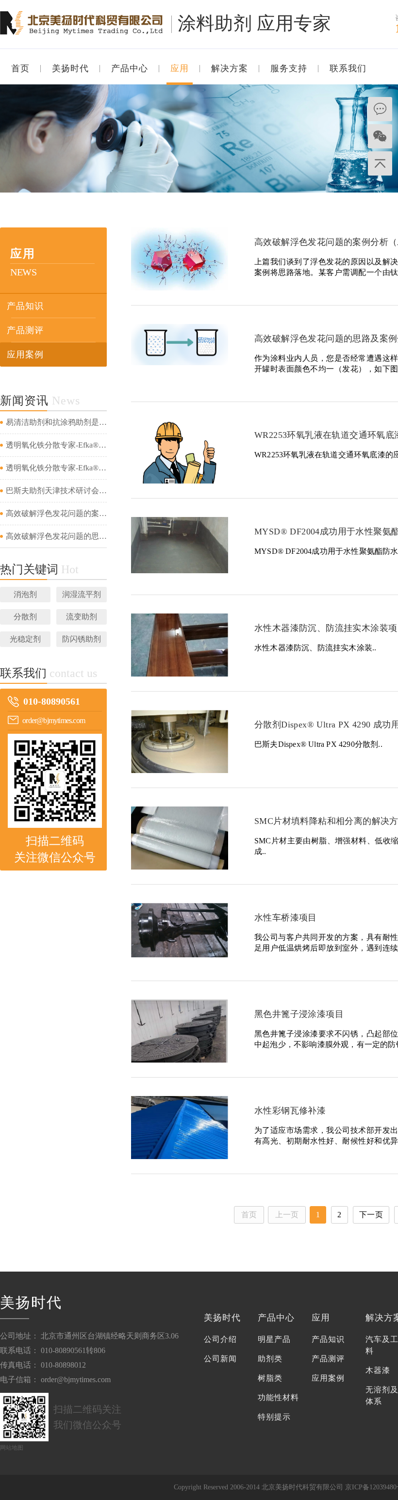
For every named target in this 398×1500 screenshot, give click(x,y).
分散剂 (25, 617)
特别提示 (274, 1417)
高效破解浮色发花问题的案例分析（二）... (56, 513)
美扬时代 (70, 68)
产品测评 (25, 330)
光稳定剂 (25, 639)
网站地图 (11, 1447)
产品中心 (129, 68)
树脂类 (270, 1378)
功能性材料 (278, 1397)
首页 (20, 68)
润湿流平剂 (81, 594)
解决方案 (229, 68)
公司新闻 (220, 1359)
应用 (179, 68)
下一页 (371, 1214)
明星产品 (274, 1339)
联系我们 (348, 68)
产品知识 (25, 306)
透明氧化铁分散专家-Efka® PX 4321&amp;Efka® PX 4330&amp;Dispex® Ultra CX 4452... (56, 445)
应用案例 (25, 354)
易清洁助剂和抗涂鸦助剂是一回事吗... (56, 422)
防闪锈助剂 (81, 639)
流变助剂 (81, 617)
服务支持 (288, 68)
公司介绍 (220, 1339)
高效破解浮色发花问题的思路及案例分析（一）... (56, 536)
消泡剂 (25, 594)
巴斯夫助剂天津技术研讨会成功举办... (56, 490)
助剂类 (270, 1359)
